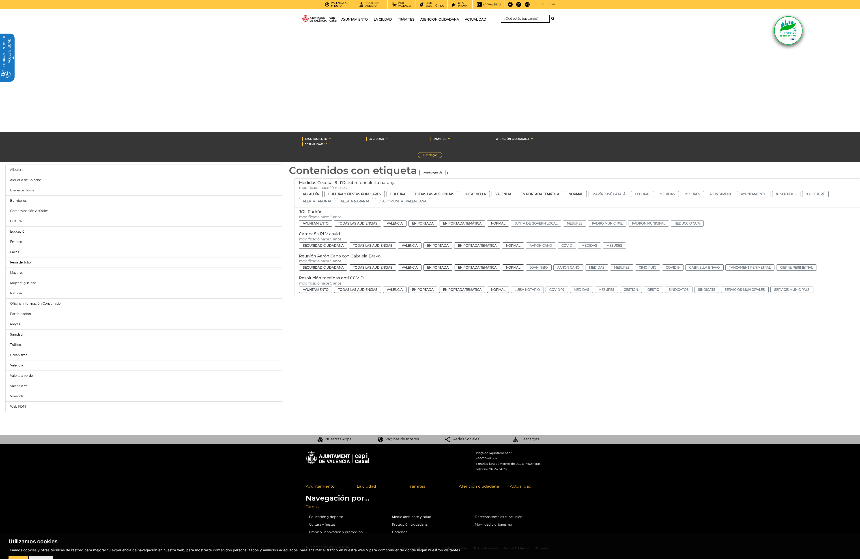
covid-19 (556, 290)
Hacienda (399, 532)
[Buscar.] (554, 18)
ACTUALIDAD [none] (314, 144)
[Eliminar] (440, 172)
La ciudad (366, 486)
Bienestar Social (22, 190)
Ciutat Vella (475, 194)
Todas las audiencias (434, 194)
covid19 (673, 268)
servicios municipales (745, 290)
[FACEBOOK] (510, 6)
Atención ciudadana (479, 486)
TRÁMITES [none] (439, 139)
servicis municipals (792, 290)
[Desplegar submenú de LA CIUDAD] (386, 138)
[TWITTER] (519, 6)
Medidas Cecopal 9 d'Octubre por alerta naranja (347, 182)
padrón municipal (648, 223)
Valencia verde (21, 376)
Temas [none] (312, 506)
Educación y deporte (326, 517)
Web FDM (18, 407)
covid (566, 246)
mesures (692, 194)
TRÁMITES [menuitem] (406, 19)
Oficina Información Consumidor (36, 304)
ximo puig (647, 268)
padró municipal (607, 223)
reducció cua (687, 223)
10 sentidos (786, 194)
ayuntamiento (754, 194)
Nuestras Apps (338, 439)
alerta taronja (317, 201)
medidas (667, 194)
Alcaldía (311, 194)
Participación (20, 314)
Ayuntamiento (316, 223)
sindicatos (679, 290)
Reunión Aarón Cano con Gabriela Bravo (340, 256)
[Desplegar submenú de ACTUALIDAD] (325, 143)
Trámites (416, 486)
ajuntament (720, 194)
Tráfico (15, 345)
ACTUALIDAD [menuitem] (475, 19)
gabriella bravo (704, 268)
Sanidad (16, 334)
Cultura (16, 221)
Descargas (529, 439)
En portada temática (540, 194)
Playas (15, 324)
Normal (576, 194)
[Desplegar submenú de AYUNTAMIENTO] (329, 138)
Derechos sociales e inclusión (498, 517)
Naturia (16, 293)
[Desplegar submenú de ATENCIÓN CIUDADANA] (532, 138)
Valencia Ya (19, 386)
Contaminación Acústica (29, 211)
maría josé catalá (609, 194)
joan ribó (539, 268)
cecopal (642, 194)
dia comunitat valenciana (402, 201)
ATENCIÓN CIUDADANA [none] (512, 139)
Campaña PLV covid (319, 233)
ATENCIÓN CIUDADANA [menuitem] (439, 19)
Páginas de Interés (402, 439)
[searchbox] (525, 19)
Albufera (16, 170)
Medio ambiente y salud (411, 517)
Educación (18, 231)
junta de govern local (536, 223)
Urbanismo (19, 355)
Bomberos (18, 201)
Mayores (16, 273)
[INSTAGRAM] (527, 6)
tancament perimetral (750, 268)
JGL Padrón (310, 211)
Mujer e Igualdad (23, 283)
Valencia (16, 365)
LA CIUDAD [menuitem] (383, 19)
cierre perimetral (796, 268)
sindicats (706, 290)
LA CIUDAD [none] (376, 139)
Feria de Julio (20, 262)
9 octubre (815, 194)
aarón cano (541, 246)
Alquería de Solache (25, 180)
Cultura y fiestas (322, 525)
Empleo (16, 242)
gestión (631, 290)
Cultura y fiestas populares (354, 194)
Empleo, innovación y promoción (336, 532)
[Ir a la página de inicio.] (311, 19)
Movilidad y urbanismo (493, 525)
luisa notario (527, 290)
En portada (423, 223)
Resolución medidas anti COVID (331, 278)
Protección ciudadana (410, 525)
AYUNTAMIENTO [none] (316, 139)
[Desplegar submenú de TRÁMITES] (448, 138)
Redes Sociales (466, 439)
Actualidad (520, 486)
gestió (653, 290)
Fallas (14, 252)
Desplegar (432, 155)
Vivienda (17, 396)
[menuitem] (327, 486)
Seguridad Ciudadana (323, 246)
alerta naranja (355, 201)
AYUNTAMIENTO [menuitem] (354, 19)
